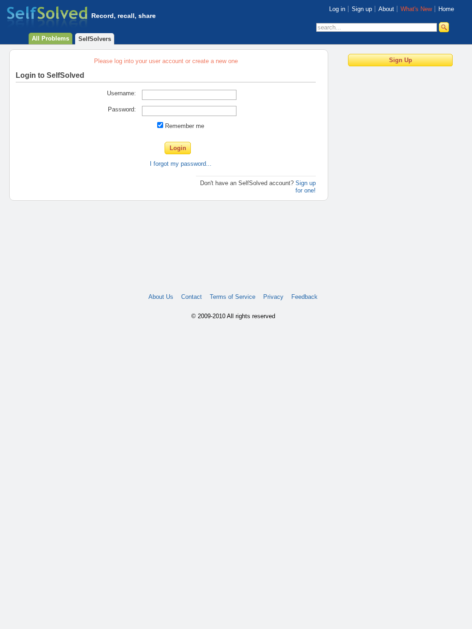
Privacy (273, 296)
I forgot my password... (181, 163)
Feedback (304, 296)
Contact (191, 296)
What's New (416, 9)
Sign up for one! (305, 187)
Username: (121, 93)
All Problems (50, 38)
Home (446, 9)
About (386, 9)
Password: (122, 109)
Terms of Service (232, 296)
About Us (160, 296)
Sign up (362, 9)
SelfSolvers (94, 38)
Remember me (184, 125)
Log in (337, 9)
